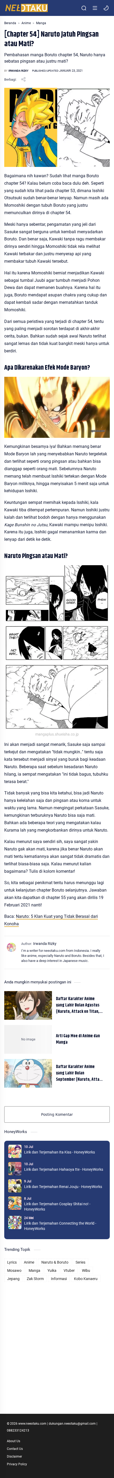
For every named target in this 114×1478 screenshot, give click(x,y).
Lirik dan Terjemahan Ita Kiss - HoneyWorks (59, 1152)
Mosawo (14, 1270)
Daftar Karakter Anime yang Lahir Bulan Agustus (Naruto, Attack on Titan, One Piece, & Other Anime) (78, 1005)
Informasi (59, 1279)
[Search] (84, 8)
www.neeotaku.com (32, 1423)
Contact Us (15, 1449)
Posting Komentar (57, 1114)
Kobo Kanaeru (86, 1279)
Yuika (51, 1270)
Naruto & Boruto (54, 1262)
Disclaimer (14, 1456)
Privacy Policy (17, 1464)
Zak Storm (35, 1279)
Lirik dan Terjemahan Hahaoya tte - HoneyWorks (63, 1169)
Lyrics (12, 1262)
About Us (13, 1441)
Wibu (86, 1270)
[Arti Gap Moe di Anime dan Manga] (28, 1039)
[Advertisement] (57, 1340)
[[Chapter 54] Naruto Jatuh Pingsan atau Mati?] (57, 407)
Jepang (13, 1279)
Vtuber (69, 1270)
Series (80, 1262)
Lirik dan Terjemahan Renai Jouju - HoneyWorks (63, 1187)
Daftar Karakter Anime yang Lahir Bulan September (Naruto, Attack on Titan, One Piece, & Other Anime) (79, 1073)
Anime (29, 1262)
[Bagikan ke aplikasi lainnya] (23, 79)
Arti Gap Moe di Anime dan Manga (78, 1039)
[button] (106, 8)
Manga (34, 1270)
